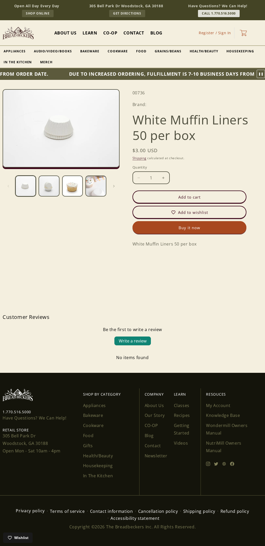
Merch (46, 62)
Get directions (129, 14)
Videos (181, 443)
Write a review (132, 341)
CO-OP (151, 425)
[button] (243, 33)
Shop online (40, 14)
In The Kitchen (98, 476)
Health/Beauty (204, 51)
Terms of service (67, 511)
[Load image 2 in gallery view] (49, 186)
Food (141, 51)
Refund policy (234, 511)
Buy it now (189, 227)
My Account (218, 405)
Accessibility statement (135, 518)
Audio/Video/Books (53, 51)
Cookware (118, 51)
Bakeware (89, 51)
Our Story (155, 415)
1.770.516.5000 (17, 411)
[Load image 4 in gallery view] (95, 186)
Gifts (88, 446)
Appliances (94, 405)
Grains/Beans (168, 51)
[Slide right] (114, 186)
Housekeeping (240, 51)
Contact (153, 446)
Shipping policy (199, 511)
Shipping (139, 158)
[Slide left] (8, 186)
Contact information (111, 511)
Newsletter (156, 456)
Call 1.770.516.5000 (218, 13)
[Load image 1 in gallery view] (25, 186)
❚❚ (260, 74)
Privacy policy (30, 511)
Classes (181, 405)
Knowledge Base (223, 415)
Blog (149, 435)
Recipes (182, 415)
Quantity (139, 167)
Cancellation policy (158, 511)
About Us (154, 405)
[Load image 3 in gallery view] (72, 186)
